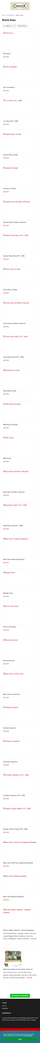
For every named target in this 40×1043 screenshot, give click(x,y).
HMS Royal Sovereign (10, 424)
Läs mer (6, 57)
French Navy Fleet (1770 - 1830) (13, 357)
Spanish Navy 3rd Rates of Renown (14, 222)
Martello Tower (8, 593)
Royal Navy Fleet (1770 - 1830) (13, 525)
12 (6, 26)
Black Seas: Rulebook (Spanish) (13, 559)
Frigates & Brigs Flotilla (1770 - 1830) (15, 829)
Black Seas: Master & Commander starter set (18, 969)
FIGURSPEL (11, 15)
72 (14, 26)
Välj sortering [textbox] (21, 26)
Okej (20, 1039)
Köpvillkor (5, 1008)
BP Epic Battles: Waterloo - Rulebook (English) (18, 930)
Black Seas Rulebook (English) (13, 896)
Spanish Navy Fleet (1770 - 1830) (13, 256)
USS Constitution (9, 87)
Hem (3, 15)
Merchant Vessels (9, 660)
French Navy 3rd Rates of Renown (14, 323)
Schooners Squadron (10, 762)
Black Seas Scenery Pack (11, 694)
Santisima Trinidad (9, 188)
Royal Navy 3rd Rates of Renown (14, 492)
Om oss (4, 1005)
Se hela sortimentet (20, 996)
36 (10, 26)
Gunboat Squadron (9, 728)
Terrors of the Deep (9, 627)
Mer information (27, 1035)
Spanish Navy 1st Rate (10, 155)
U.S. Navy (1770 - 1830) (10, 121)
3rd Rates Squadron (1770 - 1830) (14, 795)
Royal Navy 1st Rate (9, 391)
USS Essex (6, 53)
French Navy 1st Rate (10, 289)
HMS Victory (7, 458)
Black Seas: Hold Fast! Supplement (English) (18, 863)
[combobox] (23, 26)
